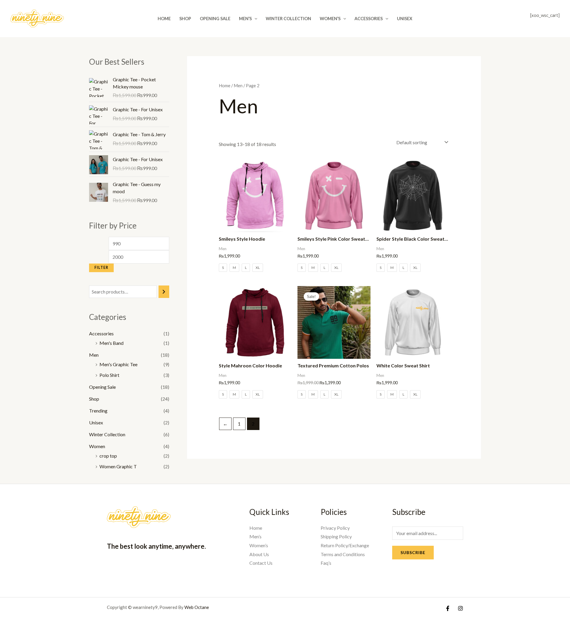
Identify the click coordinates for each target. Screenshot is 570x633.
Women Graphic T (118, 466)
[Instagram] (460, 608)
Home (164, 18)
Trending (98, 410)
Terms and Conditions (343, 554)
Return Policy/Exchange (345, 545)
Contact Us (261, 563)
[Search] (164, 291)
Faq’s (326, 563)
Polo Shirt (109, 375)
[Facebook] (447, 608)
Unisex (404, 18)
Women (97, 446)
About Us (259, 554)
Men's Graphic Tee (118, 364)
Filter (101, 267)
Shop (185, 18)
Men (94, 355)
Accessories (368, 18)
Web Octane (196, 607)
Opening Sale (215, 18)
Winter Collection (288, 18)
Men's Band (111, 343)
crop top (108, 456)
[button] (254, 18)
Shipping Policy (336, 536)
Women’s (330, 18)
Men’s (245, 18)
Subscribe (412, 552)
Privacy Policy (335, 528)
